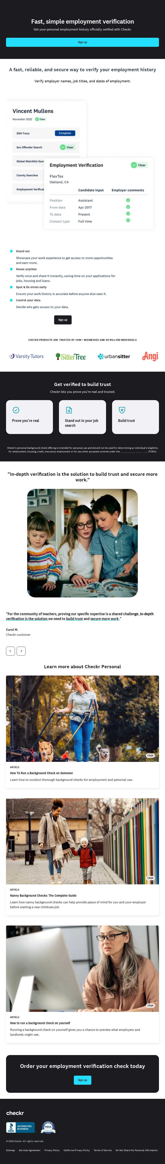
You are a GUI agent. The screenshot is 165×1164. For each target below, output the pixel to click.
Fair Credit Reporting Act (134, 451)
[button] (10, 651)
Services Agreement (29, 1150)
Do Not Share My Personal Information (137, 1150)
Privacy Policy (52, 1150)
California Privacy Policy (77, 1150)
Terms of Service (103, 1150)
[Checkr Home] (14, 6)
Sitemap (10, 1150)
